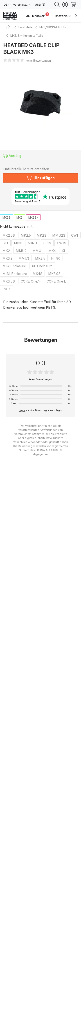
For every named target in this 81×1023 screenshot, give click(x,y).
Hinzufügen (44, 177)
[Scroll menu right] (76, 16)
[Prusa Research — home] (10, 16)
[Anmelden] (65, 4)
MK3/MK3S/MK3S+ (52, 27)
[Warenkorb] (73, 4)
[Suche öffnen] (57, 4)
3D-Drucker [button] (37, 15)
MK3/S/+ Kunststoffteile (26, 35)
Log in (22, 410)
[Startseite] (9, 27)
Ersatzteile (25, 27)
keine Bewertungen (38, 60)
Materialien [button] (64, 16)
